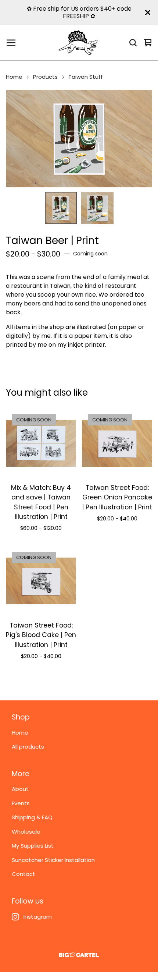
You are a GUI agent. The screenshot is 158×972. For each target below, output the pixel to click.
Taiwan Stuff (85, 77)
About (20, 789)
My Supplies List (33, 845)
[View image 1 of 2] (61, 208)
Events (21, 803)
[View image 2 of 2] (97, 208)
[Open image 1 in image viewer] (79, 138)
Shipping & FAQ (32, 817)
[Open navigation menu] (11, 42)
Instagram (38, 916)
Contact (23, 874)
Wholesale (26, 831)
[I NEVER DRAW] (78, 42)
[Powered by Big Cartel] (79, 955)
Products (45, 77)
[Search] (133, 42)
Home (14, 77)
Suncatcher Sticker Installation (53, 860)
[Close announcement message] (148, 12)
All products (28, 746)
